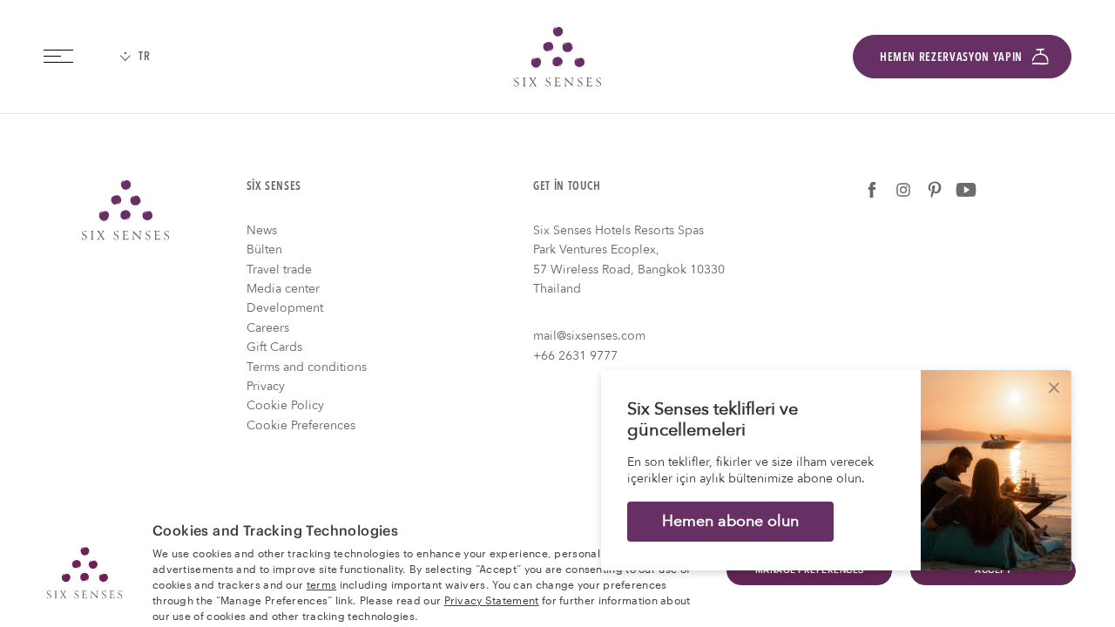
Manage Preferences (809, 570)
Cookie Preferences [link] (301, 425)
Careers (268, 328)
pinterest (934, 189)
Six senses (557, 56)
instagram (903, 189)
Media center (283, 288)
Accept (993, 570)
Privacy (266, 386)
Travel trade (279, 269)
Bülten (264, 249)
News (262, 230)
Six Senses (125, 209)
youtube (966, 189)
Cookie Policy (285, 405)
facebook (872, 189)
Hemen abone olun (730, 521)
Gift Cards (274, 347)
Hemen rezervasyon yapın (951, 56)
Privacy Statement (491, 599)
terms (322, 583)
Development (285, 308)
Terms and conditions (307, 367)
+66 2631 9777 (575, 355)
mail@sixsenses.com (589, 335)
